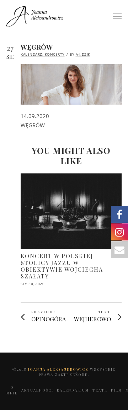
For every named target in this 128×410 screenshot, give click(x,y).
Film (116, 390)
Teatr (99, 390)
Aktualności (37, 390)
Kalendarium (73, 390)
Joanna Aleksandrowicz (59, 369)
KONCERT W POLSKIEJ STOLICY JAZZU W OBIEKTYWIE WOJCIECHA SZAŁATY (62, 266)
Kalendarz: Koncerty (43, 54)
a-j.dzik (83, 54)
